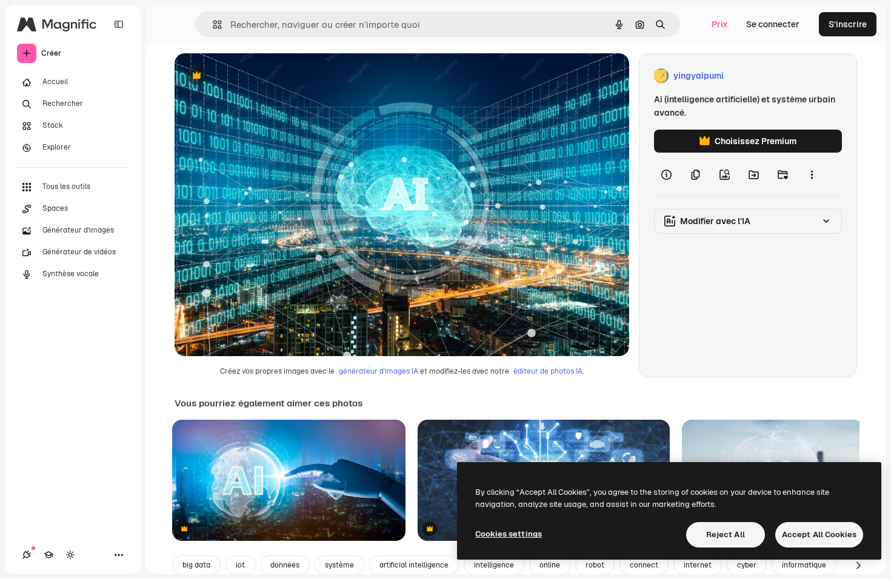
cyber (746, 565)
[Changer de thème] (70, 554)
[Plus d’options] (811, 174)
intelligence (494, 565)
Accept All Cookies (819, 534)
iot (240, 565)
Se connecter (772, 24)
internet (698, 565)
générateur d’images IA (378, 371)
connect (644, 565)
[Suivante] (858, 565)
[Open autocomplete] (212, 24)
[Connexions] (26, 554)
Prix (720, 24)
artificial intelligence (414, 565)
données (284, 565)
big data (196, 565)
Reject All (725, 534)
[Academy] (48, 554)
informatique (804, 565)
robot (595, 565)
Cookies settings (508, 534)
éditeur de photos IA (547, 371)
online (549, 565)
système (339, 565)
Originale (254, 76)
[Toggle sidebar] (118, 24)
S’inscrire (848, 24)
